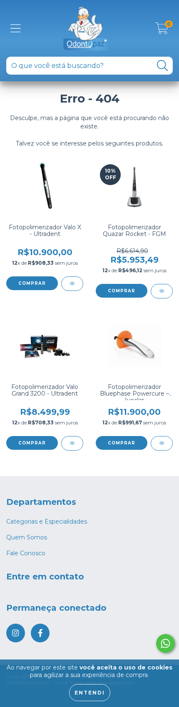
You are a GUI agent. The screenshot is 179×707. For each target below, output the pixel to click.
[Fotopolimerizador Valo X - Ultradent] (72, 283)
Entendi (90, 692)
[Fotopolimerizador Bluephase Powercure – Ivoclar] (162, 443)
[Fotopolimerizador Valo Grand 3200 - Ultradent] (72, 443)
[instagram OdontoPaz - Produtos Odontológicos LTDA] (15, 633)
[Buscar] (162, 65)
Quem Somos (26, 537)
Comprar (121, 290)
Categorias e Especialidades (46, 521)
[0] (162, 30)
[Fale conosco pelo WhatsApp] (165, 643)
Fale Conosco (25, 553)
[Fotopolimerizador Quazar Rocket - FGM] (162, 291)
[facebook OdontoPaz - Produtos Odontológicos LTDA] (40, 633)
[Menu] (15, 28)
